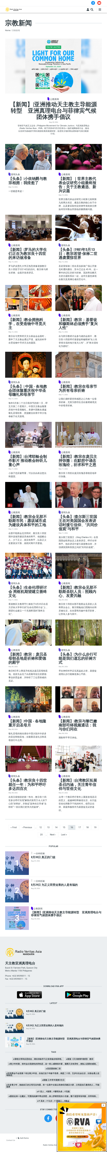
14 (57, 827)
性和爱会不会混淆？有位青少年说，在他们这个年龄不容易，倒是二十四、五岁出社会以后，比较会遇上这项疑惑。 (52, 1074)
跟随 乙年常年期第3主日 (54, 1080)
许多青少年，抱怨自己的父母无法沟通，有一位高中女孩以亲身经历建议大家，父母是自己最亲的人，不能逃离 (52, 1086)
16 (72, 827)
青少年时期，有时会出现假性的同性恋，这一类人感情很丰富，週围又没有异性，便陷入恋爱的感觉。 (54, 1064)
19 (96, 827)
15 (65, 827)
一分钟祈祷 (39, 853)
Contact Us (10, 1140)
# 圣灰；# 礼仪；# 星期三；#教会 (54, 1101)
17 (80, 827)
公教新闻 (54, 99)
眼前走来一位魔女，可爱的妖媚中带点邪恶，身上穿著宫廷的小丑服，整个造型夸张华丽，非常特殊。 (54, 1096)
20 (42, 834)
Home (7, 30)
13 (49, 827)
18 (88, 827)
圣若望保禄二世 (54, 1068)
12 (41, 827)
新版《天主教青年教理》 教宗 (80, 1059)
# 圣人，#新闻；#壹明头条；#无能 (54, 1091)
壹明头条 (15, 174)
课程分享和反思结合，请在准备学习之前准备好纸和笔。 (38, 1059)
